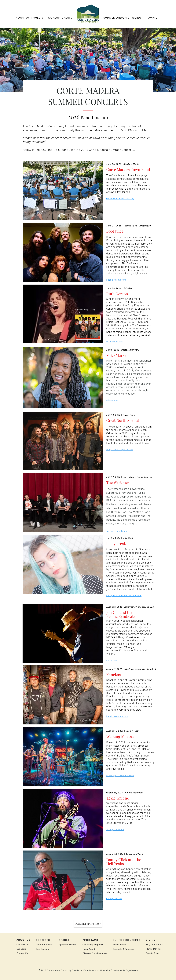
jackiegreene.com (115, 829)
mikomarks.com (114, 400)
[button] (22, 17)
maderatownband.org (123, 198)
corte (109, 198)
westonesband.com (116, 531)
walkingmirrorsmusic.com (120, 775)
